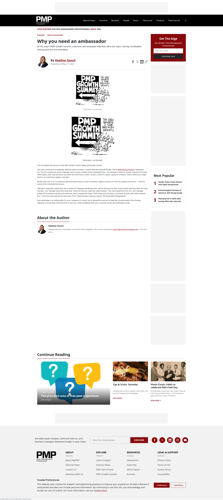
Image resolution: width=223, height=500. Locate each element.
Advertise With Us (74, 474)
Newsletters (133, 460)
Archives (131, 474)
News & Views (89, 20)
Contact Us (71, 469)
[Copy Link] (146, 61)
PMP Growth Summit (106, 474)
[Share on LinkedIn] (142, 61)
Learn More (178, 485)
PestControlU (174, 20)
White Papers (133, 469)
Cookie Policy (164, 469)
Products (160, 20)
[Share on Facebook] (133, 61)
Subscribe (139, 440)
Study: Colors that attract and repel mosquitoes (170, 183)
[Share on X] (137, 61)
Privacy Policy (164, 460)
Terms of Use (163, 464)
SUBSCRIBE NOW (168, 56)
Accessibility (163, 474)
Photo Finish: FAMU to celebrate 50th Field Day (164, 386)
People (126, 20)
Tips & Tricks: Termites (125, 384)
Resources (147, 20)
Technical (103, 20)
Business (115, 20)
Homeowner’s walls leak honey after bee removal (169, 199)
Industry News (103, 464)
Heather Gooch (65, 60)
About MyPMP (72, 460)
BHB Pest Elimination (126, 169)
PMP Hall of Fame (104, 469)
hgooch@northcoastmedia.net (125, 229)
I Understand (162, 485)
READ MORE (117, 398)
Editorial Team (73, 464)
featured (40, 35)
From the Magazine (55, 35)
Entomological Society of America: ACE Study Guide (170, 191)
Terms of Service (15, 499)
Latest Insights (103, 460)
